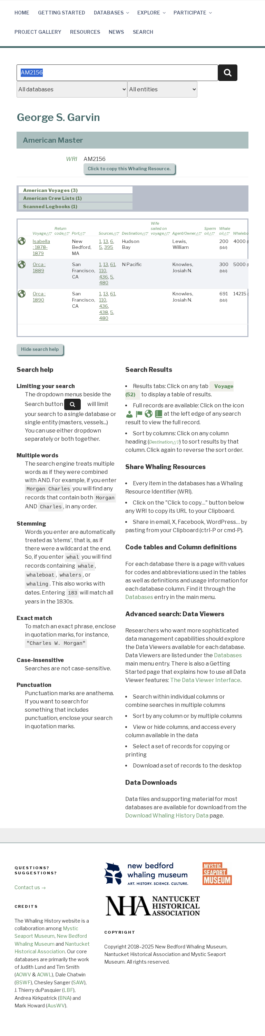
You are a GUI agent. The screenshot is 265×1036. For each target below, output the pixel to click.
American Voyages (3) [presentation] (50, 190)
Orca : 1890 (39, 297)
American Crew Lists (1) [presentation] (52, 198)
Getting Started (61, 13)
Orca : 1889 (39, 267)
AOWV (23, 974)
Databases (109, 13)
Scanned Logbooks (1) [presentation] (50, 206)
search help (40, 349)
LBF (68, 990)
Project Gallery (37, 32)
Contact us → (30, 887)
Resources (85, 32)
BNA (64, 998)
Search (143, 32)
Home (21, 13)
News (116, 32)
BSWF (23, 982)
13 (105, 241)
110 (102, 270)
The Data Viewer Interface (205, 680)
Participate (190, 13)
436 (103, 277)
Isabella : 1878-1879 (41, 247)
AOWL (44, 974)
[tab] (76, 190)
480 (103, 282)
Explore (148, 13)
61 (112, 264)
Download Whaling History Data (166, 815)
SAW (78, 982)
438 (103, 312)
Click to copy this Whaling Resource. (129, 168)
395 (108, 247)
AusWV (56, 1005)
